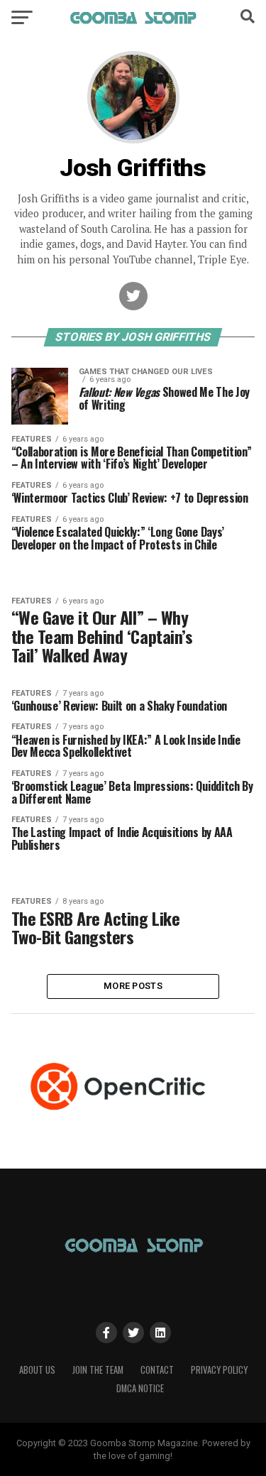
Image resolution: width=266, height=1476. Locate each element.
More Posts (133, 985)
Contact (157, 1370)
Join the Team (97, 1370)
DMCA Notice (140, 1388)
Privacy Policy (219, 1370)
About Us (37, 1370)
